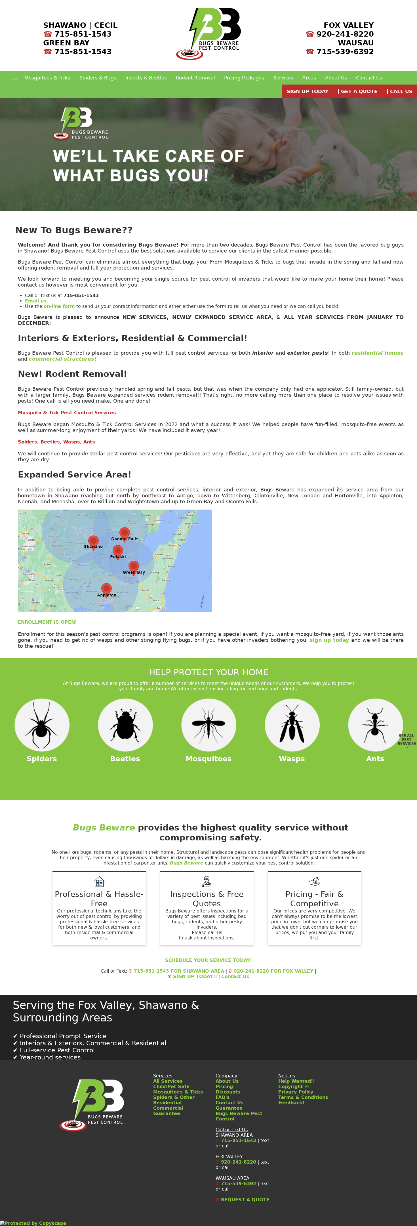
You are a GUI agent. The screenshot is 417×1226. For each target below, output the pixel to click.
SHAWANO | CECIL (80, 25)
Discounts (228, 1092)
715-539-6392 (345, 51)
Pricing (224, 1086)
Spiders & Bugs (97, 78)
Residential (167, 1102)
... (14, 78)
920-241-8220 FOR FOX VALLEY (270, 971)
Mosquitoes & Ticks (47, 78)
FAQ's (223, 1097)
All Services (168, 1081)
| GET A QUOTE (358, 91)
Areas (309, 78)
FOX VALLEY (349, 25)
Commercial (168, 1108)
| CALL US (399, 91)
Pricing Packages (244, 78)
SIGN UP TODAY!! (192, 976)
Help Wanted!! (296, 1081)
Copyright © (293, 1086)
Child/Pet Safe (171, 1086)
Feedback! (291, 1102)
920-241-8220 (345, 34)
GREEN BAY (66, 42)
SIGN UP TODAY (307, 91)
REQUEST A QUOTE (242, 1199)
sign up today (329, 640)
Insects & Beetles (146, 78)
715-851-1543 (83, 34)
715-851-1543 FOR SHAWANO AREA (176, 971)
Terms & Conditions (303, 1097)
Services (283, 78)
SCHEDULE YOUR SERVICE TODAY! (208, 960)
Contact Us (369, 78)
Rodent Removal (195, 78)
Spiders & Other (174, 1097)
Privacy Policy (295, 1092)
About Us (336, 78)
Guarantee (166, 1113)
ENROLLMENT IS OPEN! (47, 622)
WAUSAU (356, 42)
